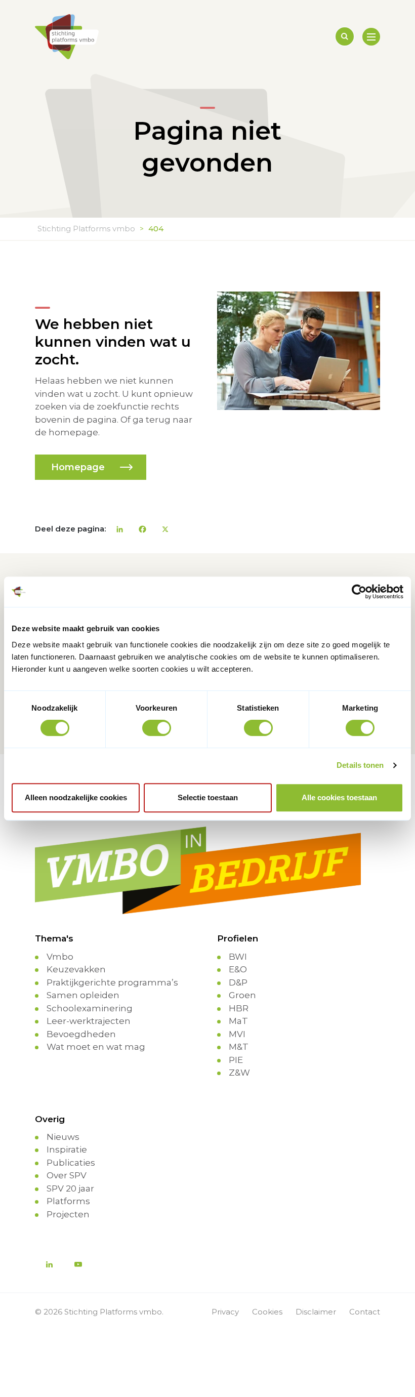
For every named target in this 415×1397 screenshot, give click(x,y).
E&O (238, 969)
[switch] (156, 728)
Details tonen (360, 765)
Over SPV (67, 1175)
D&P (238, 982)
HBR (238, 1008)
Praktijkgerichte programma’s (112, 982)
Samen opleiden (83, 995)
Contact (364, 1312)
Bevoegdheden (81, 1034)
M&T (238, 1047)
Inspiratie (67, 1149)
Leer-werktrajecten (89, 1021)
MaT (238, 1021)
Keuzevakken (76, 969)
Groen (242, 995)
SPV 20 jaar (70, 1188)
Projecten (68, 1214)
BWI (238, 957)
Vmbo (60, 957)
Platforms (68, 1201)
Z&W (239, 1072)
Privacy (225, 1312)
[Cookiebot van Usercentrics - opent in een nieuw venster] (359, 591)
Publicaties (71, 1163)
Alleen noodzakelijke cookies (76, 797)
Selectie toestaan (208, 797)
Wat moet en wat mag (96, 1047)
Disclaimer (316, 1312)
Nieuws (63, 1137)
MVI (237, 1034)
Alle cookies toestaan (339, 797)
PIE (236, 1060)
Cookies (267, 1312)
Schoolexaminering (90, 1008)
